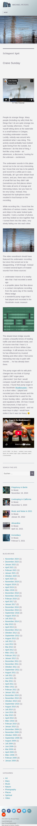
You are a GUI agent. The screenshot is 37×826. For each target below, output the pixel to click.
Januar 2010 (10, 726)
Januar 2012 (10, 658)
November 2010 (12, 698)
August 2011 (10, 672)
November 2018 (12, 596)
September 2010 (12, 704)
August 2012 (10, 638)
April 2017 (9, 601)
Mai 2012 (9, 647)
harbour (11, 453)
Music (15, 451)
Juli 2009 (9, 744)
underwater (24, 453)
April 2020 (9, 579)
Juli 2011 (9, 675)
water (29, 453)
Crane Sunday (11, 63)
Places (8, 792)
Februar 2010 (11, 724)
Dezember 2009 (12, 729)
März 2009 (9, 755)
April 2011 (9, 684)
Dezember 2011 (12, 661)
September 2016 (12, 613)
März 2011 (9, 687)
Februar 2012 (11, 655)
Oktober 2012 (11, 633)
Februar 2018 (11, 599)
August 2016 (10, 616)
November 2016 (12, 610)
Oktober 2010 (11, 701)
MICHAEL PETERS (20, 5)
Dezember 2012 (12, 630)
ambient (21, 451)
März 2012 (9, 653)
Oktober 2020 (11, 576)
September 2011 (12, 670)
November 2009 (12, 732)
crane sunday (27, 451)
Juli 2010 (9, 709)
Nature (8, 787)
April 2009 (9, 752)
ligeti (15, 453)
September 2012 (12, 636)
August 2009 (10, 741)
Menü (5, 12)
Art (12, 451)
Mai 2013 (9, 624)
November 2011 (12, 664)
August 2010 (10, 707)
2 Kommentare (7, 455)
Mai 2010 (9, 715)
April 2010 (9, 718)
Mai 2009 (9, 749)
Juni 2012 (9, 644)
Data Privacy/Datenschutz (9, 823)
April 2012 (9, 650)
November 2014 (12, 621)
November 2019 (12, 582)
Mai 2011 (9, 681)
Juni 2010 (9, 712)
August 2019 (10, 584)
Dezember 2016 (12, 607)
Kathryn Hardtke (14, 825)
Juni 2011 (9, 678)
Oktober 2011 (11, 667)
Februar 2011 (11, 690)
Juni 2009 (9, 746)
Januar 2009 (10, 761)
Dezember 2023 (12, 562)
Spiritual (8, 795)
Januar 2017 (10, 604)
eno (8, 453)
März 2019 (9, 590)
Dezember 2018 (12, 593)
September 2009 (12, 738)
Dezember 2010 (12, 695)
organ (18, 453)
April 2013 (9, 627)
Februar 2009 (11, 758)
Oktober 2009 (11, 735)
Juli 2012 (9, 641)
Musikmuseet (21, 388)
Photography (10, 789)
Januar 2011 (10, 692)
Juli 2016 (9, 618)
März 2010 (9, 721)
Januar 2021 (10, 573)
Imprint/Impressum (7, 821)
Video (7, 798)
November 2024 (12, 559)
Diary (7, 781)
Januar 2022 (10, 564)
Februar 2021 (11, 570)
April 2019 (9, 587)
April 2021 (9, 567)
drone (4, 453)
